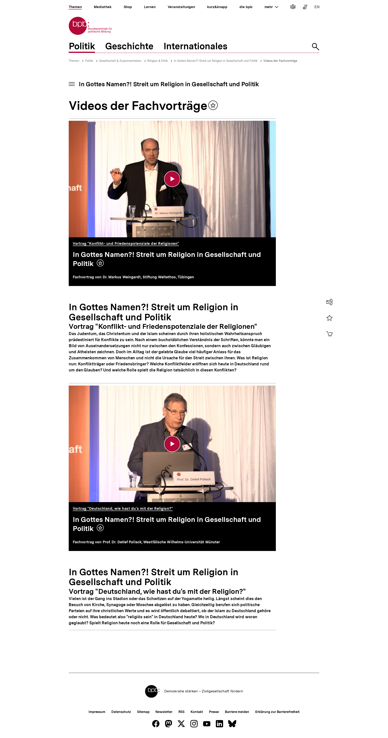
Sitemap (143, 712)
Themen (74, 60)
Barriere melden (237, 712)
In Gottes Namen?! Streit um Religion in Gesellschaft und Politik (216, 60)
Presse (214, 712)
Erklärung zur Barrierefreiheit (277, 712)
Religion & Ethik (157, 60)
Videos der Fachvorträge (280, 60)
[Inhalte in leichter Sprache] (292, 7)
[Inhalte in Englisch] (317, 7)
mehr (271, 7)
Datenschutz (121, 712)
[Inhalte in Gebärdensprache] (305, 7)
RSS (181, 712)
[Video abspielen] (172, 179)
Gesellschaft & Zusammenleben (120, 60)
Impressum (97, 712)
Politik (89, 60)
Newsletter (163, 712)
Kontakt (197, 712)
